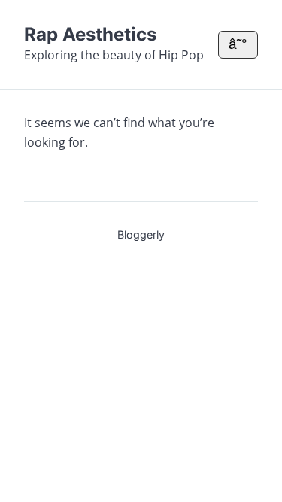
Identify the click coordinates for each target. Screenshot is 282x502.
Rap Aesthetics (90, 34)
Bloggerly (141, 234)
